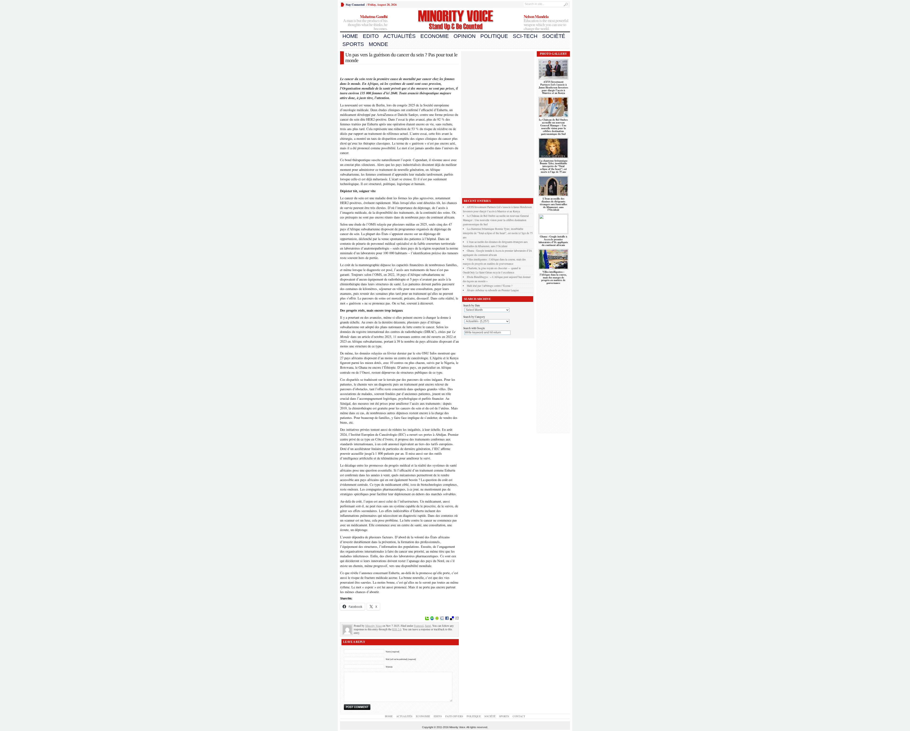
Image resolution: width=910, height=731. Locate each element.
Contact (519, 716)
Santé (428, 625)
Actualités (399, 36)
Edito (371, 36)
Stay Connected (355, 5)
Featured (418, 625)
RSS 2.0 (396, 629)
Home (350, 36)
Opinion (465, 36)
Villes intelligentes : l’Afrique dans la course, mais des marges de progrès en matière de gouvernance (553, 277)
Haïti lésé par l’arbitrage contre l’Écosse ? (489, 285)
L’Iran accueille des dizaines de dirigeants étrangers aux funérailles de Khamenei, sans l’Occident (553, 204)
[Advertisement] (497, 123)
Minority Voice (373, 625)
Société (553, 36)
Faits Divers (454, 716)
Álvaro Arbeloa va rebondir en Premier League (493, 290)
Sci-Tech (525, 36)
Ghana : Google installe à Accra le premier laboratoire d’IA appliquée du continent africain (553, 241)
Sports (353, 44)
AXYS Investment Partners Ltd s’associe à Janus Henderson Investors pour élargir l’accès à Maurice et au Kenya (553, 87)
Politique (494, 36)
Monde (378, 44)
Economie (434, 36)
